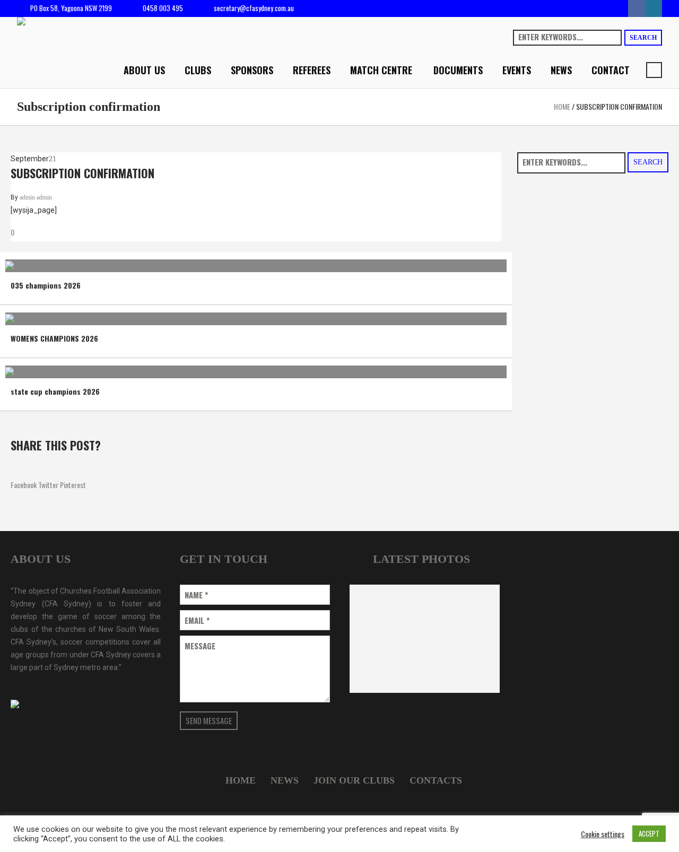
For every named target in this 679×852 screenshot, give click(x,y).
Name (196, 595)
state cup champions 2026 (55, 391)
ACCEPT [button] (649, 833)
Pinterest (73, 484)
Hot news (26, 261)
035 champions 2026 (46, 285)
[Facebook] (636, 8)
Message (200, 645)
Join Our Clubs (354, 780)
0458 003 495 (163, 8)
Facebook (24, 484)
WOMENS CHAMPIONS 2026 (54, 338)
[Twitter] (653, 8)
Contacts (436, 780)
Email (197, 620)
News (56, 261)
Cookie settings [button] (602, 834)
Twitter (48, 484)
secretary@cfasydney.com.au (254, 8)
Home (562, 106)
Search (643, 37)
